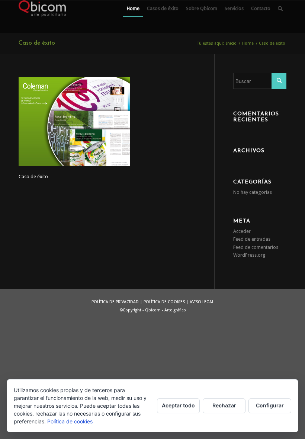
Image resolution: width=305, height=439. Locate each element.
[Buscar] (280, 8)
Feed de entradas (251, 239)
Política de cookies (70, 421)
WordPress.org (249, 255)
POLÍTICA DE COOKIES (164, 301)
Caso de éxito (37, 43)
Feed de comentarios (255, 247)
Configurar (270, 405)
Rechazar (224, 405)
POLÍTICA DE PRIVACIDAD (115, 301)
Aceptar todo (178, 405)
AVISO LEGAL (202, 301)
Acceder (242, 231)
